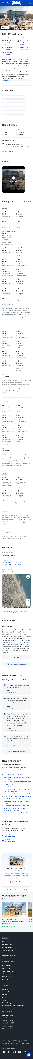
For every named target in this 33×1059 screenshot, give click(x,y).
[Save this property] (30, 9)
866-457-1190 (8, 1015)
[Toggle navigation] (2, 3)
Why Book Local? (7, 950)
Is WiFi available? (9, 784)
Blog (3, 942)
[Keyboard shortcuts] (10, 607)
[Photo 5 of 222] (21, 29)
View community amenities (16, 664)
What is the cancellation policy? (14, 774)
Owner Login (6, 968)
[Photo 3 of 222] (16, 29)
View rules (8, 54)
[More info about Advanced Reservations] (22, 144)
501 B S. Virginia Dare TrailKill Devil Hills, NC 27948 (14, 564)
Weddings (5, 953)
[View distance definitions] (14, 555)
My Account (6, 966)
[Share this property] (25, 9)
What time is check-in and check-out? (16, 767)
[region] (16, 591)
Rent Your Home (7, 979)
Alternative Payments (9, 974)
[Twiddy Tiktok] (24, 1052)
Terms (29, 607)
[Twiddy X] (10, 1052)
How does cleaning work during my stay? (17, 794)
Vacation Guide (7, 945)
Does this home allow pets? (13, 787)
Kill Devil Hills (18, 890)
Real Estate (6, 977)
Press (4, 997)
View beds (8, 49)
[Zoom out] (28, 604)
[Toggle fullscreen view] (28, 577)
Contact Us (5, 992)
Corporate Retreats (8, 956)
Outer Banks (10, 890)
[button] (7, 2)
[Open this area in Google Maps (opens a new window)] (6, 607)
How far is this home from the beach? (16, 813)
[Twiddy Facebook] (4, 1052)
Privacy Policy (6, 1003)
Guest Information (8, 971)
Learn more (16, 657)
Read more (6, 80)
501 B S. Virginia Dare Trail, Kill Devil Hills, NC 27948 (15, 37)
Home (3, 890)
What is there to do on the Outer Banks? (17, 806)
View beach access (23, 43)
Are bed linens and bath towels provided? (17, 782)
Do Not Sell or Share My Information (13, 1006)
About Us (5, 989)
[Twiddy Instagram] (20, 1052)
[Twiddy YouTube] (15, 1052)
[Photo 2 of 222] (14, 29)
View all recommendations (16, 752)
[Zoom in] (28, 600)
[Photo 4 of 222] (19, 29)
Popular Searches (7, 947)
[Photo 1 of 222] (12, 29)
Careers (4, 995)
